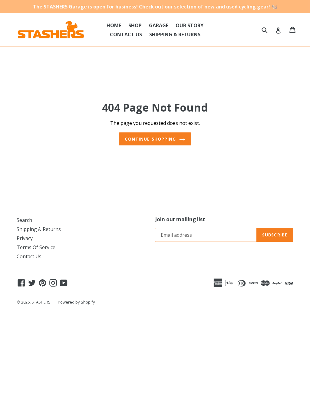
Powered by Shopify (76, 302)
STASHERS (41, 302)
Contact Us (29, 256)
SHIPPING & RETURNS (174, 34)
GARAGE (158, 25)
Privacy (25, 238)
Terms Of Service (36, 247)
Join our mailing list (180, 219)
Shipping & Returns (39, 229)
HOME (114, 25)
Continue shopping (150, 139)
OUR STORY (189, 25)
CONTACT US (126, 34)
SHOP (135, 25)
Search (24, 220)
